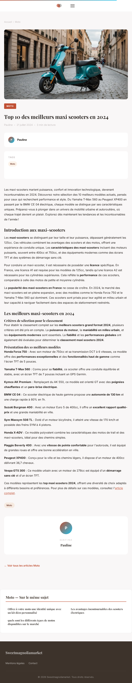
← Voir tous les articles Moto (22, 565)
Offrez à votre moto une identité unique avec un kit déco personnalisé (34, 610)
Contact (33, 663)
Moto (17, 21)
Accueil (8, 21)
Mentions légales (15, 663)
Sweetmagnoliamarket (24, 652)
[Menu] (72, 6)
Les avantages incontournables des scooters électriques (97, 610)
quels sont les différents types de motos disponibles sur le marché (31, 622)
